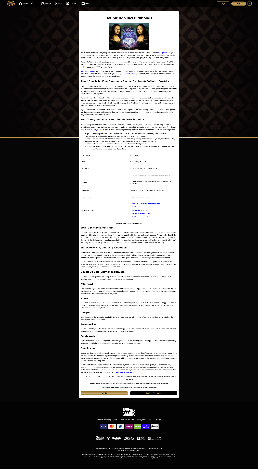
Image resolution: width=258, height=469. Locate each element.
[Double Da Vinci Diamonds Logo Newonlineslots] (129, 36)
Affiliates (158, 420)
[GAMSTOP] (116, 438)
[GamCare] (100, 438)
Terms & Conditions (127, 420)
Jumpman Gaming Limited (109, 454)
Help (115, 420)
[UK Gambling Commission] (129, 438)
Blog (150, 420)
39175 (89, 456)
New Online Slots (87, 71)
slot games (162, 53)
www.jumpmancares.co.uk (153, 448)
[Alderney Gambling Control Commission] (155, 438)
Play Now (104, 393)
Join (238, 3)
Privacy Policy (141, 420)
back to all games (153, 393)
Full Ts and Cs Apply (128, 73)
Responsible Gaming (104, 420)
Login (223, 3)
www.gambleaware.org (134, 448)
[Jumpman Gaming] (129, 415)
